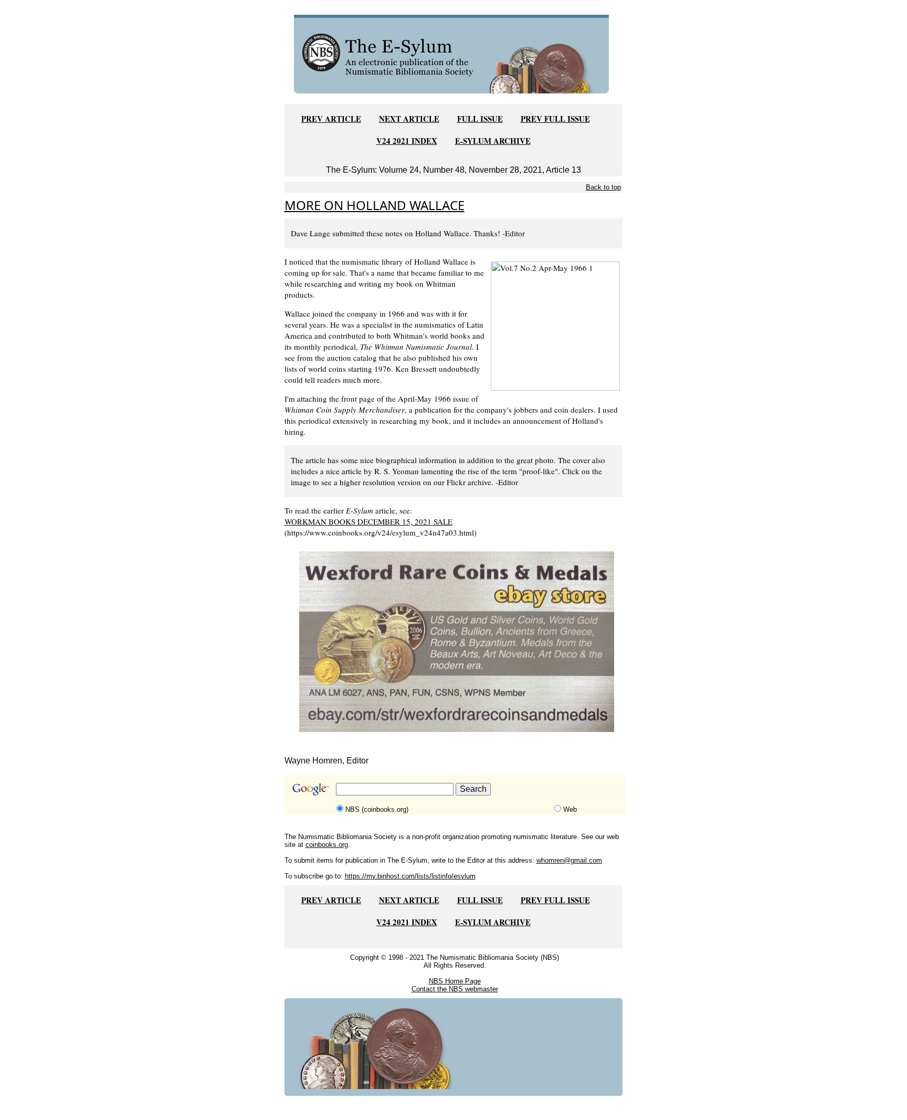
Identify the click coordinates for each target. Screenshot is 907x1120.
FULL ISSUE (480, 118)
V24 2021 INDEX (406, 140)
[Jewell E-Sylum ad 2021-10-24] (456, 640)
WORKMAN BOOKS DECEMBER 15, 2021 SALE (368, 521)
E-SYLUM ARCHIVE (493, 140)
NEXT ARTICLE (409, 118)
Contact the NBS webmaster (455, 989)
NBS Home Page (455, 981)
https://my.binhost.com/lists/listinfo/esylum (410, 876)
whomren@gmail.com (569, 860)
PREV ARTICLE (331, 118)
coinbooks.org (326, 845)
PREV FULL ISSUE (555, 118)
